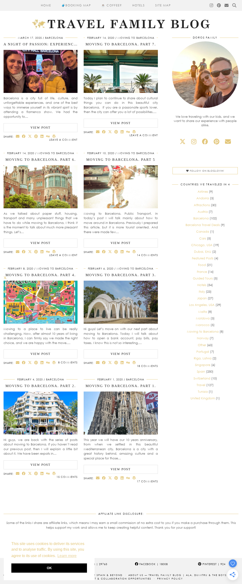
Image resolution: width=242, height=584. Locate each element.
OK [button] (49, 568)
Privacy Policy (170, 578)
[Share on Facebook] (24, 136)
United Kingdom (202, 398)
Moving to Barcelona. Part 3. (121, 275)
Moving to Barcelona (136, 37)
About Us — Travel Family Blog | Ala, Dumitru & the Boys (177, 575)
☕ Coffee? (111, 5)
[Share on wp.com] (54, 136)
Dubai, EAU (202, 251)
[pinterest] (216, 141)
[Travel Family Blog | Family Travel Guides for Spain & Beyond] (121, 15)
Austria (203, 212)
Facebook (153, 564)
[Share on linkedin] (42, 136)
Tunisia (203, 391)
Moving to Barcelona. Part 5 (120, 159)
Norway (203, 338)
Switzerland (202, 378)
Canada (202, 231)
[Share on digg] (48, 136)
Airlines (203, 191)
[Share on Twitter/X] (30, 136)
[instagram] (193, 141)
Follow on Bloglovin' (206, 170)
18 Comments (147, 365)
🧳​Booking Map (76, 5)
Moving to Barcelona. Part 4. (40, 275)
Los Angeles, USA (202, 305)
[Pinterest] (219, 5)
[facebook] (205, 141)
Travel (201, 385)
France (202, 272)
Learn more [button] (67, 556)
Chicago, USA (201, 245)
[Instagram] (212, 5)
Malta (202, 312)
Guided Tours (203, 278)
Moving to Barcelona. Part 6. (40, 159)
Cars (202, 238)
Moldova (203, 318)
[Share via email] (18, 136)
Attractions (202, 205)
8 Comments (68, 362)
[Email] (227, 5)
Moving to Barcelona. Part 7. (121, 44)
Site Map (163, 5)
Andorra (202, 198)
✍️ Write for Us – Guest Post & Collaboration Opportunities (99, 578)
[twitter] (183, 141)
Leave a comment (63, 139)
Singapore (202, 365)
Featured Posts (202, 258)
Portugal (202, 351)
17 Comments (147, 481)
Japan (202, 298)
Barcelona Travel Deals (203, 225)
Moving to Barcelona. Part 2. (40, 386)
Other (202, 345)
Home (46, 5)
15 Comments (67, 476)
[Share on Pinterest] (36, 136)
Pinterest (213, 564)
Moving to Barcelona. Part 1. (121, 386)
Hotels (138, 5)
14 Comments (147, 255)
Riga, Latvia (203, 358)
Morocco (203, 325)
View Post (40, 127)
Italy (202, 291)
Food (202, 265)
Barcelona (54, 37)
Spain (201, 371)
